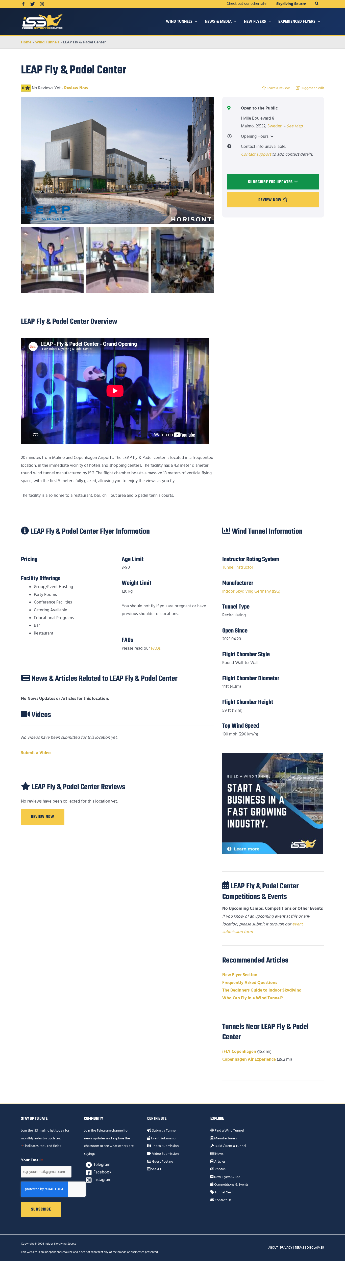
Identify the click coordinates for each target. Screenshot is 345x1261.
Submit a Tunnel (163, 1130)
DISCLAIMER (315, 1247)
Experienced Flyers (296, 21)
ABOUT (273, 1247)
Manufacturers (225, 1138)
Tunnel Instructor (237, 567)
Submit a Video (36, 753)
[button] (317, 4)
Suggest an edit (312, 88)
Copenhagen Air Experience (249, 1059)
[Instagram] (42, 4)
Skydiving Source (291, 4)
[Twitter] (32, 4)
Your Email (32, 1160)
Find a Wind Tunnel (229, 1130)
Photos (220, 1169)
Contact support (256, 154)
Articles (219, 1161)
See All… (156, 1169)
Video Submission (165, 1153)
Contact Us (222, 1200)
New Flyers (255, 21)
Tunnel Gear (223, 1192)
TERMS (299, 1247)
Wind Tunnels (179, 21)
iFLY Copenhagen (239, 1052)
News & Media (218, 21)
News (219, 1153)
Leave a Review (278, 88)
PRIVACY (286, 1247)
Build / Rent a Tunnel (230, 1145)
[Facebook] (23, 4)
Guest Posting (162, 1161)
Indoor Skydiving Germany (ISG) (251, 591)
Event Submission (164, 1138)
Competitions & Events (231, 1184)
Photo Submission (165, 1145)
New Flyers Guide (226, 1177)
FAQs (156, 648)
